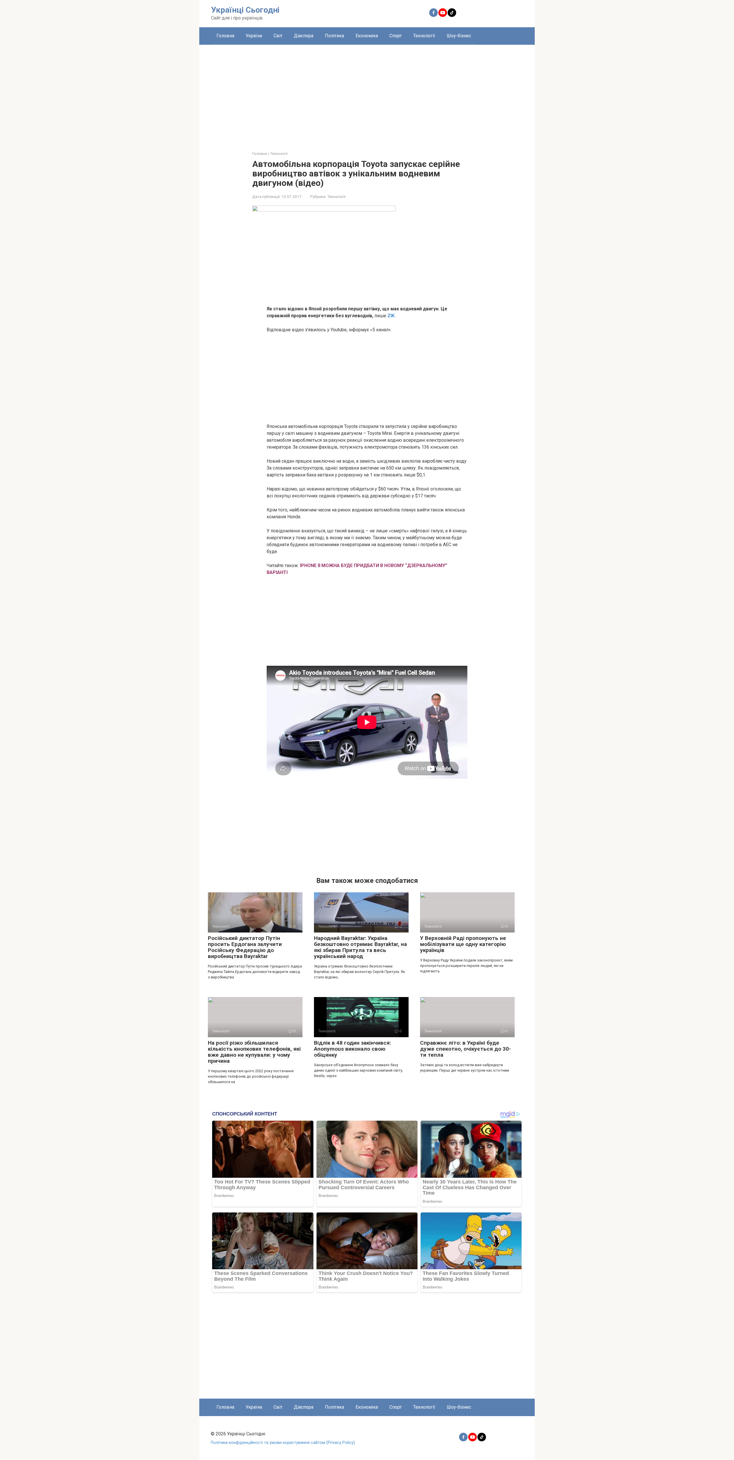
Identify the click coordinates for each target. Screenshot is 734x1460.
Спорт (395, 35)
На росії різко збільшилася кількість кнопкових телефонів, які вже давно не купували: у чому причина (254, 1051)
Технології (424, 35)
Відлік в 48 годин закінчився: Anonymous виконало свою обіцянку (352, 1048)
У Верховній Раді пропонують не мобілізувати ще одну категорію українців (463, 944)
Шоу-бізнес (459, 35)
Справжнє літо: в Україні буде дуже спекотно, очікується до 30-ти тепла (465, 1048)
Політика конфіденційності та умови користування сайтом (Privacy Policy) (283, 1442)
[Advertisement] (367, 93)
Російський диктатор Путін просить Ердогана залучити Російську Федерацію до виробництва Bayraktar (245, 947)
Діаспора (303, 35)
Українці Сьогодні (245, 10)
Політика (334, 35)
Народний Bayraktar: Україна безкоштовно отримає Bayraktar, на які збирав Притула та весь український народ (360, 947)
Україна (254, 35)
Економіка (367, 35)
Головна (225, 35)
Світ (278, 35)
